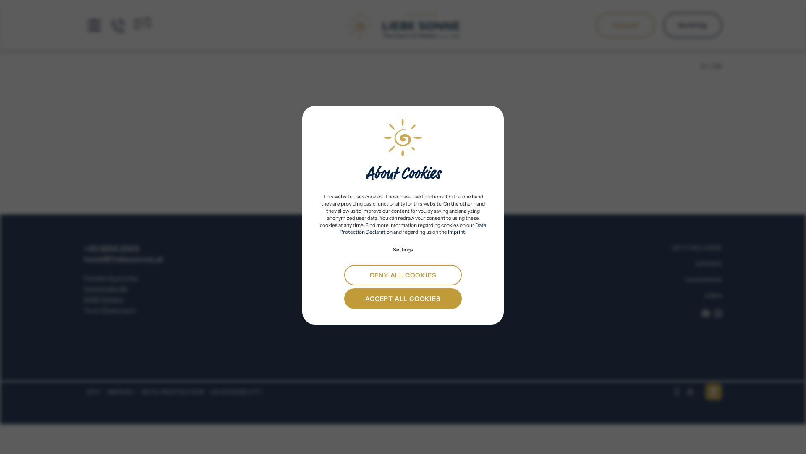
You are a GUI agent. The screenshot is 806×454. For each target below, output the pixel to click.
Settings (403, 249)
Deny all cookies (403, 275)
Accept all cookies (402, 299)
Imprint (456, 232)
